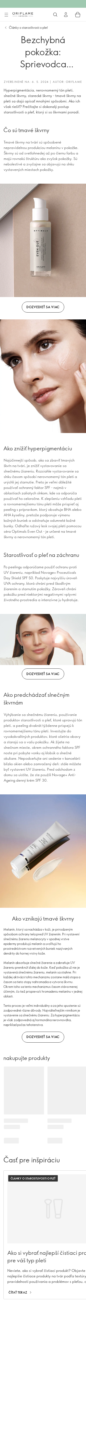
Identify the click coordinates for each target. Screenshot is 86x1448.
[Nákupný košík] (78, 14)
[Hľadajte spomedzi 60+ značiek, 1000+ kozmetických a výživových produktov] (55, 14)
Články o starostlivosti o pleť (28, 27)
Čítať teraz (17, 1292)
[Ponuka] (6, 15)
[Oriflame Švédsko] (22, 14)
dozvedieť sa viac (43, 307)
